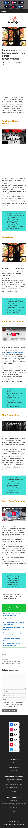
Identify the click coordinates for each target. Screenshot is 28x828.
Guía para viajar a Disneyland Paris (14, 787)
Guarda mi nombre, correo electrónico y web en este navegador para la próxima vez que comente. (14, 704)
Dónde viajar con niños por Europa (14, 784)
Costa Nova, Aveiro (14, 807)
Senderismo (14, 770)
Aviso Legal (16, 824)
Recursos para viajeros (14, 764)
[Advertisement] (14, 82)
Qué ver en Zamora (14, 800)
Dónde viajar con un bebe (14, 781)
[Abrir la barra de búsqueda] (26, 11)
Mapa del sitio (16, 825)
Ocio (5, 654)
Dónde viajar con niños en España (14, 779)
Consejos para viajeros (14, 762)
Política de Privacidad (8, 824)
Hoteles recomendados (14, 767)
